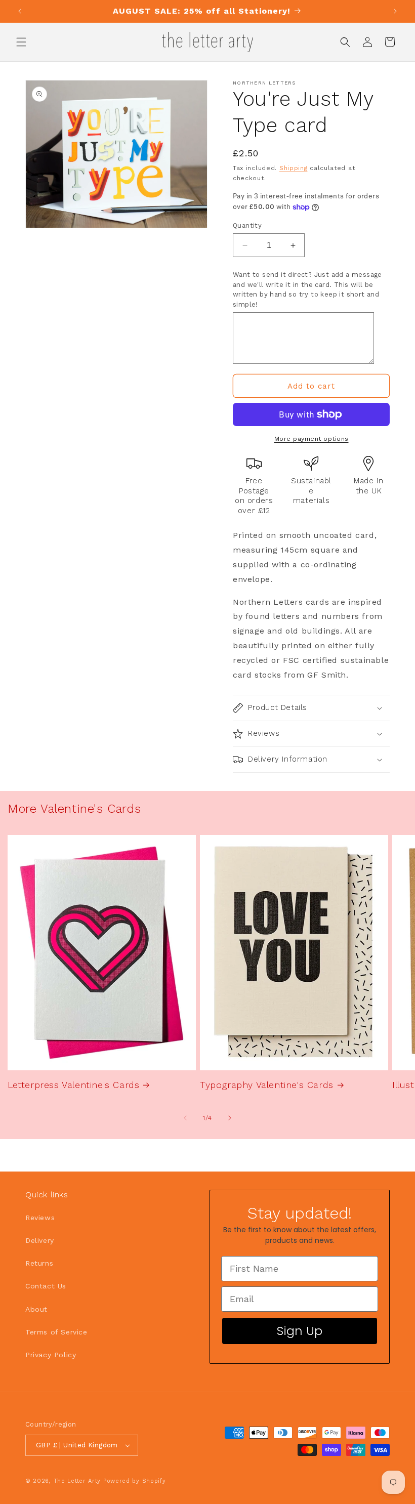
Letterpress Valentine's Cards (73, 1084)
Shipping (293, 168)
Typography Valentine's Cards (267, 1084)
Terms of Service (56, 1332)
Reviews (40, 1218)
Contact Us (45, 1286)
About (36, 1309)
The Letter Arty (77, 1481)
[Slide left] (185, 1118)
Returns (39, 1263)
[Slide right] (230, 1118)
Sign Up (299, 1330)
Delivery (39, 1240)
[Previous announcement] (20, 11)
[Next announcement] (395, 11)
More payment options (311, 438)
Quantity (247, 225)
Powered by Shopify (134, 1481)
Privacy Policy (50, 1355)
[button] (21, 42)
